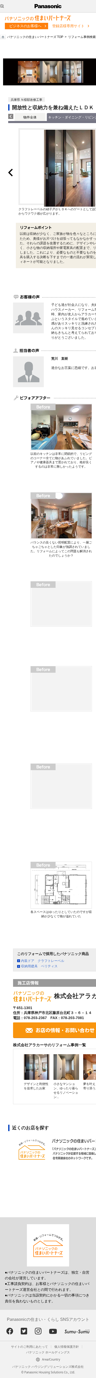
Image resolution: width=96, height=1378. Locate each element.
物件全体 (30, 117)
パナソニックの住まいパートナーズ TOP (35, 37)
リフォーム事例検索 (82, 37)
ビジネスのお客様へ (25, 26)
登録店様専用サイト (68, 26)
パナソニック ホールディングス (48, 1352)
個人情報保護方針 (66, 1346)
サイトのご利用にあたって (29, 1346)
